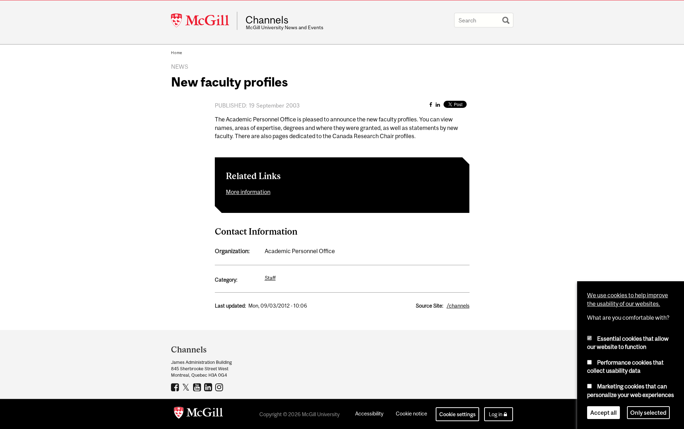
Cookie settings (457, 414)
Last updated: (230, 306)
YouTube (198, 387)
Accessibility (369, 413)
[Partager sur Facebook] (430, 104)
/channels (458, 306)
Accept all (603, 412)
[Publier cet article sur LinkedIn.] (438, 104)
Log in (495, 414)
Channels (267, 20)
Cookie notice (411, 413)
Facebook (176, 387)
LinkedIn (209, 387)
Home (176, 53)
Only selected (648, 412)
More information (248, 192)
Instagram (220, 387)
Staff (270, 278)
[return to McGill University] (198, 414)
